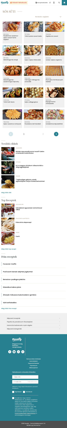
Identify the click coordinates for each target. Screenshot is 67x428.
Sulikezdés (19, 148)
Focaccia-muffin (9, 264)
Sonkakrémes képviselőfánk (54, 124)
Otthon (18, 162)
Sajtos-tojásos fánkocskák (33, 60)
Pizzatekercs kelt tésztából (33, 124)
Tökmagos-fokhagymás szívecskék (32, 81)
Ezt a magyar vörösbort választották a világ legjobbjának (29, 166)
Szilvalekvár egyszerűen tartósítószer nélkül (29, 208)
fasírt (17, 232)
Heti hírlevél (29, 391)
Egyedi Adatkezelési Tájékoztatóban (25, 413)
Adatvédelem (33, 361)
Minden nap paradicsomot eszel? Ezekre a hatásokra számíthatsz (30, 152)
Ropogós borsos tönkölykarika (50, 102)
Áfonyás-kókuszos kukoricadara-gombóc (19, 295)
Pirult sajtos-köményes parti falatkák (54, 81)
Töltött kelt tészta (8, 102)
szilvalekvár (19, 204)
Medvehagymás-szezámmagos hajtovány (11, 81)
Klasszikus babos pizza (12, 287)
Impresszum (33, 365)
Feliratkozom (32, 382)
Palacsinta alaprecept (23, 222)
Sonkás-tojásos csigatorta (54, 60)
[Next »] (56, 134)
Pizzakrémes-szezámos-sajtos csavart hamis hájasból (10, 37)
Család (18, 176)
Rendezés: (38, 17)
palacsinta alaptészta (22, 218)
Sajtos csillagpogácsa (31, 102)
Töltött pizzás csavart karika (33, 36)
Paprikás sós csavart (52, 36)
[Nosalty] (4, 2)
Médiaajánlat (33, 368)
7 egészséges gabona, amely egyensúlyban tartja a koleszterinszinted (30, 180)
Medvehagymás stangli (10, 60)
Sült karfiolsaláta (9, 302)
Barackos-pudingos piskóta (14, 279)
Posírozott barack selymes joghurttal (17, 272)
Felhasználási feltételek (33, 359)
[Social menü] (50, 2)
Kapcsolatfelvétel (33, 363)
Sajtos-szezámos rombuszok (12, 124)
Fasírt (18, 236)
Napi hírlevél (18, 391)
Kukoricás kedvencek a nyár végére (19, 325)
